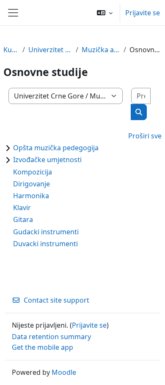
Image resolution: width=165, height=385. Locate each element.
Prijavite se (142, 12)
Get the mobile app (42, 347)
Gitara (23, 219)
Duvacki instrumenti (45, 243)
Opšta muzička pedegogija (56, 147)
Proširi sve (145, 136)
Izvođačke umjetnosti (47, 159)
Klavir (22, 207)
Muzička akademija (101, 49)
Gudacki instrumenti (46, 231)
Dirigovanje (31, 183)
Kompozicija (32, 172)
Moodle (64, 372)
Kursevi (11, 49)
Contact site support (56, 300)
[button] (104, 12)
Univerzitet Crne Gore (50, 49)
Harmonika (31, 195)
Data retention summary (51, 336)
